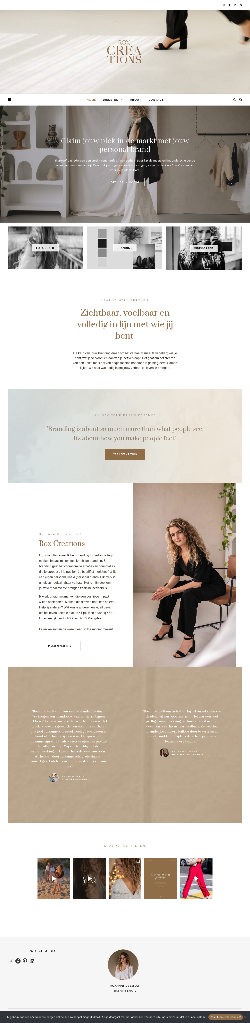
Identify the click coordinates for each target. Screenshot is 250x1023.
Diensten (110, 99)
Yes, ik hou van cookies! (225, 1017)
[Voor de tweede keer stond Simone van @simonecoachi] (196, 878)
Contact (156, 99)
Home (91, 99)
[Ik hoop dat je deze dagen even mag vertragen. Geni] (125, 878)
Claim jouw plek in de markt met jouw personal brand (125, 145)
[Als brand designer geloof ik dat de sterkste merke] (160, 878)
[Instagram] (11, 961)
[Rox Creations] (125, 52)
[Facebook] (18, 961)
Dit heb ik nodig (125, 182)
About (135, 99)
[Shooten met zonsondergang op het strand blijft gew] (54, 878)
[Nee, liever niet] (245, 1017)
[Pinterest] (25, 961)
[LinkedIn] (32, 961)
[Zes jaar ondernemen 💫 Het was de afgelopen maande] (89, 878)
